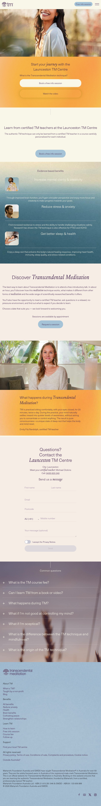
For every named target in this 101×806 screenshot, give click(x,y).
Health (6, 709)
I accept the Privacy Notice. (44, 541)
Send (50, 548)
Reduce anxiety (10, 707)
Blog (5, 694)
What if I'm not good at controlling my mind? (41, 613)
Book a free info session (50, 83)
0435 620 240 (52, 473)
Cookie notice (81, 754)
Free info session (83, 4)
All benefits (8, 704)
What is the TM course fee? (29, 582)
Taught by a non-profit (13, 691)
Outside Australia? (11, 759)
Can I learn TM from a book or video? (36, 592)
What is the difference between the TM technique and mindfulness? (48, 636)
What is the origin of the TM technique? (38, 649)
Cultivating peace (11, 715)
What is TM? (9, 688)
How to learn (9, 728)
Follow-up (7, 737)
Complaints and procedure (61, 754)
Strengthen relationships (14, 718)
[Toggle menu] (97, 4)
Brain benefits (9, 712)
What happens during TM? (29, 603)
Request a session (50, 324)
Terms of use (23, 754)
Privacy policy (9, 754)
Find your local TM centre (15, 747)
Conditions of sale (38, 754)
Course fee (8, 734)
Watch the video (50, 93)
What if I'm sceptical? (24, 623)
